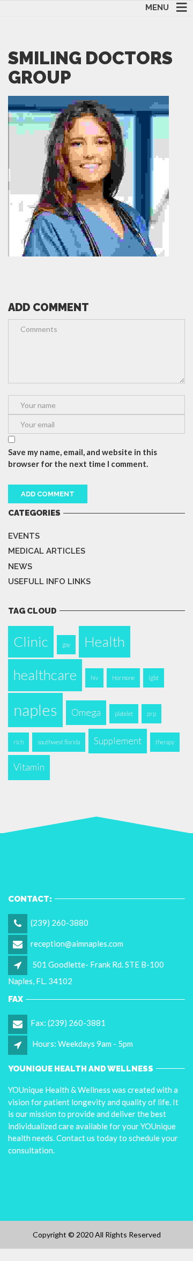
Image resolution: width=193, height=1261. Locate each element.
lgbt (154, 677)
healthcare (45, 674)
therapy (164, 741)
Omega (86, 712)
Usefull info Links (49, 581)
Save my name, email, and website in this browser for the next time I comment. (82, 458)
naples (35, 709)
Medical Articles (46, 551)
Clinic (30, 641)
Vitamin (28, 767)
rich (18, 741)
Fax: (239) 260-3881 (68, 1023)
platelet (124, 713)
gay (66, 644)
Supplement (118, 740)
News (20, 566)
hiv (94, 677)
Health (104, 641)
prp (151, 713)
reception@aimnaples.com (77, 943)
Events (24, 536)
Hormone (123, 677)
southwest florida (59, 741)
